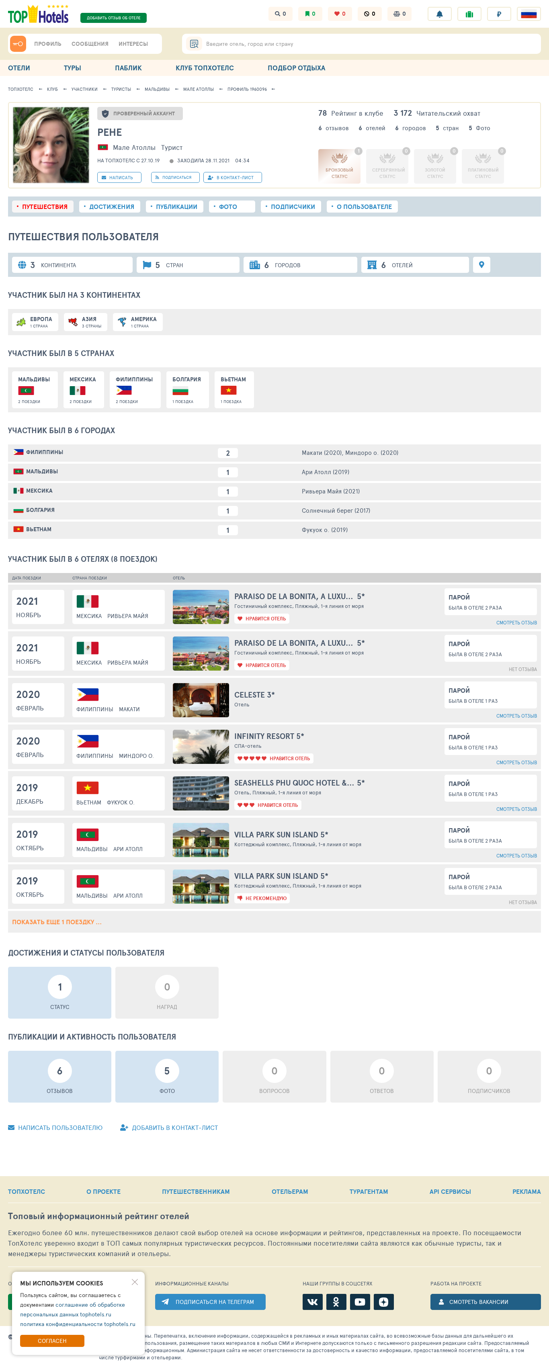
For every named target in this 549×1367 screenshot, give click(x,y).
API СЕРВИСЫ (450, 1191)
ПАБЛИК (128, 68)
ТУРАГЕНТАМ (369, 1191)
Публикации (176, 206)
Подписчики (293, 206)
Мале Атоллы (198, 89)
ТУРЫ (72, 68)
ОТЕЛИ (19, 68)
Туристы (121, 89)
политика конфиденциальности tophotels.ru (77, 1324)
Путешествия (45, 206)
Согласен (52, 1340)
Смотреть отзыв (516, 622)
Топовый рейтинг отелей (98, 1216)
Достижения (111, 206)
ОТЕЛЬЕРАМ (290, 1191)
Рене (109, 132)
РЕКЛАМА (526, 1191)
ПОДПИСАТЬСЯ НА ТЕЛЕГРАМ (215, 1302)
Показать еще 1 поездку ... (57, 922)
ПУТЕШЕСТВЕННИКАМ (196, 1191)
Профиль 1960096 (247, 89)
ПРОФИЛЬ (47, 44)
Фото (228, 206)
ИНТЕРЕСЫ (133, 44)
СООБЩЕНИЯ (90, 44)
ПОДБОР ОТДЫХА (296, 68)
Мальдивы (157, 89)
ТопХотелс (20, 89)
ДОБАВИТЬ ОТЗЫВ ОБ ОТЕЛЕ (114, 17)
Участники (85, 89)
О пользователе (364, 206)
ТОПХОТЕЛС (26, 1191)
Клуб (52, 89)
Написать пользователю (59, 1127)
